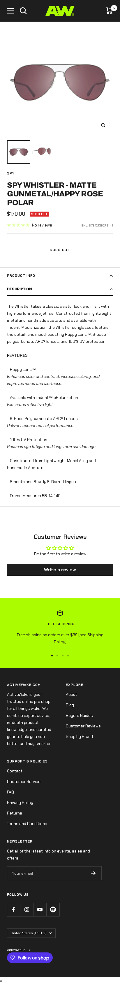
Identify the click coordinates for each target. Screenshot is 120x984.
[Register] (93, 873)
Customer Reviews (83, 726)
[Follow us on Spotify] (52, 909)
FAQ (10, 792)
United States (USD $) (28, 933)
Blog (70, 705)
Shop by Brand (79, 736)
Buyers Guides (79, 715)
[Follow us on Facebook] (13, 909)
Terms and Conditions (27, 823)
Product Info (21, 275)
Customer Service (23, 781)
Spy (11, 173)
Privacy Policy (20, 802)
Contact (14, 771)
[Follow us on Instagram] (26, 909)
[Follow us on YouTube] (39, 909)
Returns (14, 813)
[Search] (23, 10)
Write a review (60, 570)
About (71, 694)
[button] (60, 289)
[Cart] (109, 10)
